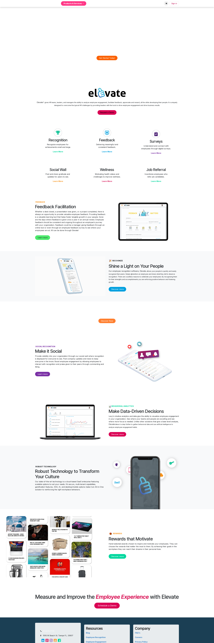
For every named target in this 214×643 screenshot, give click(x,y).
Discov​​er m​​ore (117, 289)
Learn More (58, 151)
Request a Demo (107, 112)
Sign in (174, 3)
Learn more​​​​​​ (43, 374)
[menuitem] (53, 3)
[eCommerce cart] (166, 3)
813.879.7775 (48, 631)
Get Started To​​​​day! (107, 58)
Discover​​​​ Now (107, 321)
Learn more (43, 237)
